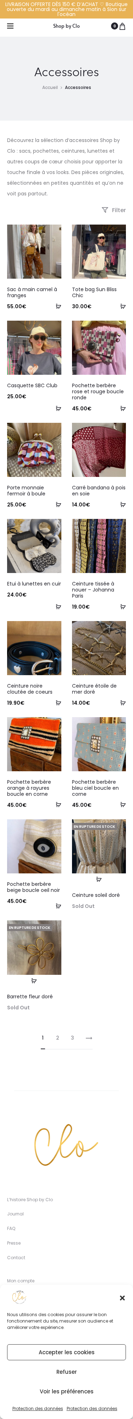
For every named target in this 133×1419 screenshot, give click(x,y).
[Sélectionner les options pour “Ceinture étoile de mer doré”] (120, 702)
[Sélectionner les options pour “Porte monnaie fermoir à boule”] (56, 504)
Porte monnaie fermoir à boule (26, 490)
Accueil (50, 87)
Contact (16, 1258)
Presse (14, 1243)
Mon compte (20, 1281)
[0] (122, 26)
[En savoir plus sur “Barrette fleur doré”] (34, 980)
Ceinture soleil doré (96, 895)
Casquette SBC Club (32, 385)
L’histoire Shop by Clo (30, 1200)
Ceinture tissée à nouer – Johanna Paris (93, 589)
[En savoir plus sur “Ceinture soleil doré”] (99, 879)
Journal (15, 1214)
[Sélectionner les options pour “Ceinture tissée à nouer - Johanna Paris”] (120, 606)
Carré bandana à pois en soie (99, 490)
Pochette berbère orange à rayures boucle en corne (29, 788)
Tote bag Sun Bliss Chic (94, 292)
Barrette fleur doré (30, 996)
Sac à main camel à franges (32, 292)
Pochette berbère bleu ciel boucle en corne (95, 788)
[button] (122, 1297)
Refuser (66, 1372)
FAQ (11, 1228)
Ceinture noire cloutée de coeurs (29, 688)
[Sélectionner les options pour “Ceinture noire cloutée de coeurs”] (56, 702)
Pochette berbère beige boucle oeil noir (33, 887)
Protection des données (37, 1408)
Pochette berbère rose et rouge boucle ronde (98, 391)
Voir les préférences (67, 1391)
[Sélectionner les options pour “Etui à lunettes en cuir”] (56, 606)
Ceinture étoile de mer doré (94, 688)
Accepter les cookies (67, 1352)
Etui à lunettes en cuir (34, 583)
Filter (118, 210)
